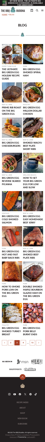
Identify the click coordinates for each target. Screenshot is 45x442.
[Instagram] (9, 394)
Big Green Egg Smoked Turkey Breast (11, 331)
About (22, 408)
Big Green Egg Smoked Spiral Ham (32, 72)
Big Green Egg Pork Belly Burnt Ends (31, 331)
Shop (22, 413)
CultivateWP (31, 437)
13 (32, 343)
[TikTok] (35, 394)
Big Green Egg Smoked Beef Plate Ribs (31, 254)
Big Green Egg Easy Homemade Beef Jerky (33, 219)
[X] (25, 394)
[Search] (37, 10)
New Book (22, 419)
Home (4, 15)
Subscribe (22, 424)
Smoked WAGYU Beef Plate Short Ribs (32, 146)
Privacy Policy (10, 435)
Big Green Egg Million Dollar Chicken (32, 110)
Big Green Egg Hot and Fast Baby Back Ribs (10, 254)
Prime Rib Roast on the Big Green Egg (11, 110)
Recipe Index (22, 403)
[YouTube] (14, 394)
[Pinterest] (30, 394)
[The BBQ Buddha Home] (13, 9)
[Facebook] (20, 394)
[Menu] (42, 10)
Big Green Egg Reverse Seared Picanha (11, 181)
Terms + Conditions (23, 435)
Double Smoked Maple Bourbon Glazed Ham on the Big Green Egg (33, 293)
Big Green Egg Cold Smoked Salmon (10, 219)
